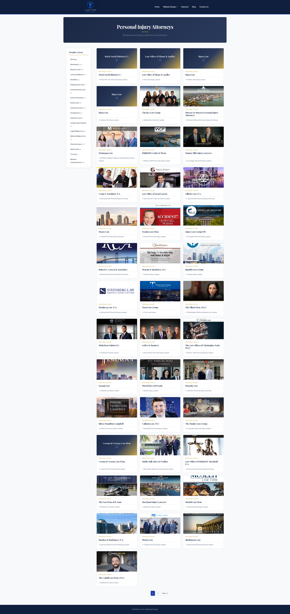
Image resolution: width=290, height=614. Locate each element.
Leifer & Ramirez (150, 345)
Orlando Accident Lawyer (110, 391)
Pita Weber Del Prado (152, 385)
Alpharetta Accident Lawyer (154, 120)
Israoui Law (104, 385)
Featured (184, 7)
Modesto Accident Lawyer (110, 507)
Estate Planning (78, 97)
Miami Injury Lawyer (151, 391)
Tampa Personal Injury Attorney (112, 236)
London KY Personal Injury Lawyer (113, 469)
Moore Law (104, 231)
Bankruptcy (76, 64)
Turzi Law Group (150, 307)
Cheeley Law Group (151, 112)
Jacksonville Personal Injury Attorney (201, 198)
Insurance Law (76, 118)
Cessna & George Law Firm (112, 461)
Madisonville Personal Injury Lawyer (157, 161)
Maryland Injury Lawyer (152, 507)
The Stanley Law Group (196, 423)
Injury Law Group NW (195, 231)
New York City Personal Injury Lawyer (114, 79)
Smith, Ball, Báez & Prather (155, 461)
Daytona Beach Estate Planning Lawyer (115, 545)
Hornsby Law (191, 385)
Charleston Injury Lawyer (110, 353)
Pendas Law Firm (150, 231)
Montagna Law (106, 153)
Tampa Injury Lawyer (194, 274)
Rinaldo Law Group (194, 269)
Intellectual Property (78, 124)
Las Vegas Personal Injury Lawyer (199, 161)
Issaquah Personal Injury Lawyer (199, 236)
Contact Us (203, 7)
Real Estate (75, 149)
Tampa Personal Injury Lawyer (155, 545)
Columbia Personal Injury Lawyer (199, 428)
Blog (194, 7)
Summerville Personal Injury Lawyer (200, 545)
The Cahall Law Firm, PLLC (112, 578)
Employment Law (78, 84)
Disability (75, 79)
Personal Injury (77, 144)
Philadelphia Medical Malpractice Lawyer (202, 312)
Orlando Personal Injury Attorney (199, 391)
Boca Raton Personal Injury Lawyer (156, 353)
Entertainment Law (77, 91)
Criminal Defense (78, 74)
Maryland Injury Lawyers (154, 502)
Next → (165, 593)
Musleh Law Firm (193, 502)
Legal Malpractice (78, 131)
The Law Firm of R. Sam (110, 502)
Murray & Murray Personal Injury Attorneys (202, 120)
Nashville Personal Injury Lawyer (156, 428)
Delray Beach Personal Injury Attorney (114, 198)
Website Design (169, 7)
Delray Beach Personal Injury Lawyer (114, 312)
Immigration (76, 113)
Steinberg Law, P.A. (108, 307)
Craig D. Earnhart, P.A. (110, 194)
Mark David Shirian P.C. (110, 74)
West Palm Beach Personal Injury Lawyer (158, 469)
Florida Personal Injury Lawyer (155, 236)
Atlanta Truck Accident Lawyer (112, 428)
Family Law (75, 103)
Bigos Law (190, 74)
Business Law (76, 69)
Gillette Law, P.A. (193, 194)
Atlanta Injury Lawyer (152, 274)
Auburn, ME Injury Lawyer (196, 79)
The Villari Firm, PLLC (196, 307)
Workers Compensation (77, 161)
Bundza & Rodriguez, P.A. (111, 540)
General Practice (78, 108)
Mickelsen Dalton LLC (109, 345)
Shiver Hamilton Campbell (111, 423)
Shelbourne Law (193, 540)
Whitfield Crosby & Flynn (154, 153)
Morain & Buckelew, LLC (154, 269)
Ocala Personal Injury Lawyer (197, 507)
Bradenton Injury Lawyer (109, 582)
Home (157, 7)
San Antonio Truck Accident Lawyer (157, 198)
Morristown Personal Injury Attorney (200, 469)
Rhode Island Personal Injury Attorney (114, 274)
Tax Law (74, 154)
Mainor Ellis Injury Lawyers (198, 153)
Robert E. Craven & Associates (113, 269)
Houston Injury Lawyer (152, 79)
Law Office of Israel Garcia (154, 194)
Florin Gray (147, 540)
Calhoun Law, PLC (150, 423)
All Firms (73, 59)
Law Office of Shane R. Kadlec (156, 74)
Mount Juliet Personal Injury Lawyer (200, 353)
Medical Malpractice (78, 137)
